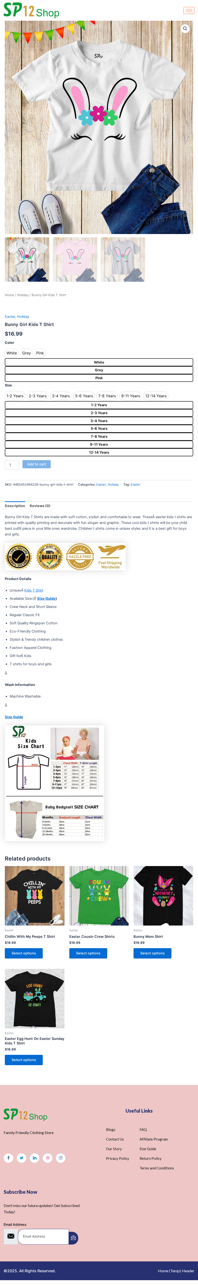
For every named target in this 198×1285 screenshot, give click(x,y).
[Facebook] (8, 1158)
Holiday (22, 295)
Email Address (15, 1224)
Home (9, 295)
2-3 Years (99, 413)
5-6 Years (99, 428)
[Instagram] (60, 1158)
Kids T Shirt (33, 590)
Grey (99, 370)
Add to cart (36, 464)
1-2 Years (99, 405)
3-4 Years (99, 421)
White (99, 362)
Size (8, 385)
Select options (24, 953)
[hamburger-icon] (189, 10)
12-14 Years (99, 452)
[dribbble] (47, 1158)
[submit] (73, 1238)
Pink (99, 378)
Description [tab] (15, 506)
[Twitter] (21, 1158)
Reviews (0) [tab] (40, 506)
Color (9, 342)
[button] (185, 28)
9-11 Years (99, 444)
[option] (12, 353)
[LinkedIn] (34, 1158)
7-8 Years (99, 436)
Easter (10, 316)
